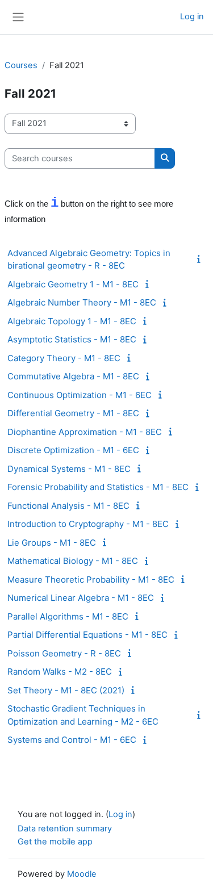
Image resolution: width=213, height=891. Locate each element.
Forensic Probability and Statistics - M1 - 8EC (98, 487)
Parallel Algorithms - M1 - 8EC (67, 616)
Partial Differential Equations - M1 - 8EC (87, 634)
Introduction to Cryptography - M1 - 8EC (88, 523)
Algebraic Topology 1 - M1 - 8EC (71, 321)
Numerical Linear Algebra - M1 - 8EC (80, 597)
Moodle (82, 874)
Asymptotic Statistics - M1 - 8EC (71, 339)
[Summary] (201, 259)
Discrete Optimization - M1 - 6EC (73, 450)
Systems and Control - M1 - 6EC (71, 739)
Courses (21, 65)
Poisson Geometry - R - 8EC (64, 653)
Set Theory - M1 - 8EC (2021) (65, 690)
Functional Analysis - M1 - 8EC (68, 505)
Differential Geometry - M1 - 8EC (73, 413)
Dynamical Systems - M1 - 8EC (69, 468)
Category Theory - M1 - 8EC (63, 358)
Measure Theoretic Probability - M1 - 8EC (90, 579)
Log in (192, 16)
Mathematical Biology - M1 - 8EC (72, 560)
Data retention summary (65, 828)
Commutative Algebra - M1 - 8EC (73, 376)
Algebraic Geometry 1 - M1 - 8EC (73, 284)
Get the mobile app (55, 841)
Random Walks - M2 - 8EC (59, 671)
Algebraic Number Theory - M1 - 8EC (81, 302)
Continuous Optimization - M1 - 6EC (79, 395)
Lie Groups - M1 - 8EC (51, 542)
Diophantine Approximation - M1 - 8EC (84, 431)
